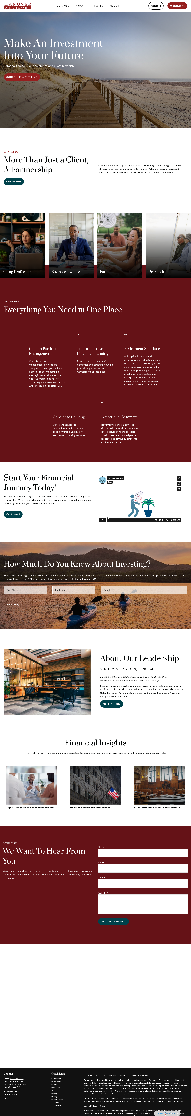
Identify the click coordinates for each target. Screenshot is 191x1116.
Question (103, 892)
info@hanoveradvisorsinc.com (17, 1099)
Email (101, 862)
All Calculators (57, 1105)
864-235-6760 (16, 1079)
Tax (52, 1090)
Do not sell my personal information (167, 1101)
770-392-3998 (16, 1081)
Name (101, 847)
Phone (101, 877)
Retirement (56, 1078)
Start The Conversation (113, 921)
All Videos (55, 1102)
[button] (63, 6)
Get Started (13, 514)
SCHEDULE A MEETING (22, 77)
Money (54, 1093)
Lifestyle (55, 1096)
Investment (56, 1081)
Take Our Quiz (14, 604)
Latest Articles (57, 1099)
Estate (54, 1084)
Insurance (55, 1087)
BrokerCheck (143, 1075)
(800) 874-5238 (19, 1084)
